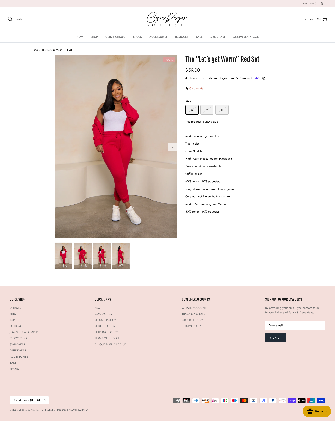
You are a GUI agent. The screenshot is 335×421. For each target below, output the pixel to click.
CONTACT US (103, 314)
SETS (13, 314)
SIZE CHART (217, 37)
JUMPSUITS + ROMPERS (24, 332)
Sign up (275, 338)
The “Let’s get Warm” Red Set (57, 50)
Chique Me (196, 88)
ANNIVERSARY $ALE (246, 37)
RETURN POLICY (105, 326)
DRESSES (15, 308)
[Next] (172, 147)
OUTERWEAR (18, 350)
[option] (116, 146)
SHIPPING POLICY (106, 332)
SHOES (137, 37)
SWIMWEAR (17, 344)
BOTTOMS (16, 326)
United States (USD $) (312, 3)
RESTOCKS (181, 37)
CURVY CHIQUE (115, 37)
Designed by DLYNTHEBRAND (72, 410)
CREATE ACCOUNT (194, 308)
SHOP (94, 37)
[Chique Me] (167, 19)
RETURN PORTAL (192, 326)
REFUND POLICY (105, 320)
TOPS (13, 320)
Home (35, 50)
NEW (79, 37)
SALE (199, 37)
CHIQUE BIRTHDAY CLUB (110, 344)
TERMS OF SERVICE (107, 338)
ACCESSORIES (158, 37)
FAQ (97, 308)
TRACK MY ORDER (193, 314)
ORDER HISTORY (192, 320)
